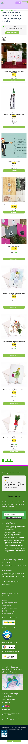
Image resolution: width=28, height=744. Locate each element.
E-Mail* (5, 511)
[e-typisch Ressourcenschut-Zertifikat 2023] (7, 635)
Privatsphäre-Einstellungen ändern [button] (9, 608)
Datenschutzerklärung (7, 603)
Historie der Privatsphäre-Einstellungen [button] (10, 611)
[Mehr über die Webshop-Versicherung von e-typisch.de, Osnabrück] (4, 733)
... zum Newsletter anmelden (14, 517)
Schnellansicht (14, 67)
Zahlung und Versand (6, 607)
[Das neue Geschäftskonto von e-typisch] (9, 656)
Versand (15, 78)
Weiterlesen (14, 80)
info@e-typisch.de (9, 701)
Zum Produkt (14, 170)
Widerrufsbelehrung (6, 605)
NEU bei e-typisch (6, 599)
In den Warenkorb (14, 127)
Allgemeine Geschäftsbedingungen (9, 602)
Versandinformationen (10, 578)
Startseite (3, 10)
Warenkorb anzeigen (12, 32)
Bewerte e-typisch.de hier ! (8, 719)
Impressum (4, 600)
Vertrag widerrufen (14, 741)
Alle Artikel (4, 610)
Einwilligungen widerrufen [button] (8, 613)
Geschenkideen (9, 10)
